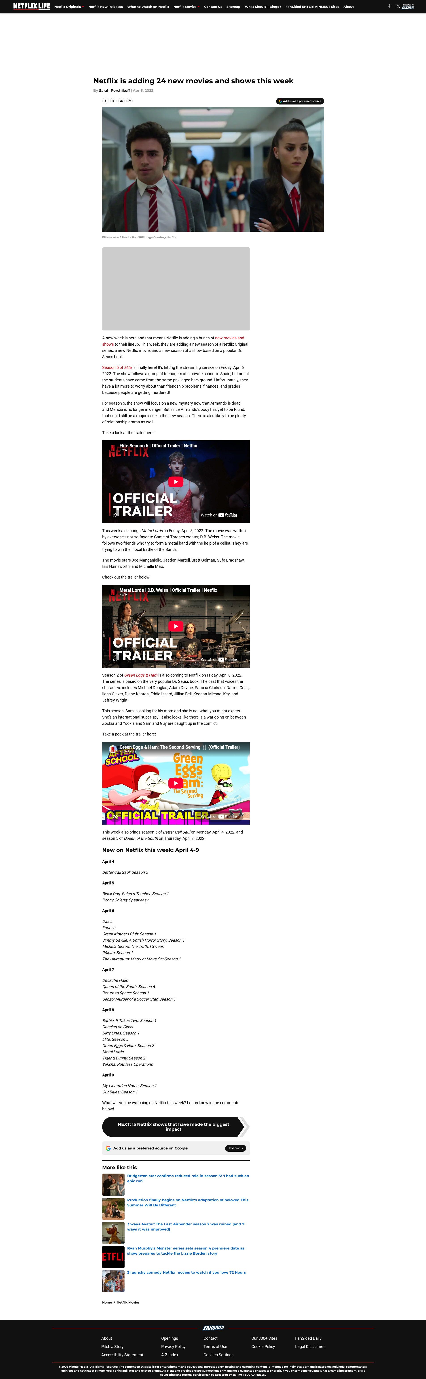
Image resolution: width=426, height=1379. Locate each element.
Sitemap (233, 7)
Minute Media (78, 1366)
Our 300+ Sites (264, 1338)
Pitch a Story (112, 1346)
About (348, 7)
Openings (169, 1338)
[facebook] (389, 6)
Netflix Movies (185, 7)
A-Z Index (169, 1354)
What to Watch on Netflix (148, 7)
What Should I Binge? (263, 7)
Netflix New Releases (106, 7)
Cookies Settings (218, 1354)
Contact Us (213, 7)
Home (107, 1302)
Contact (210, 1338)
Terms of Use (215, 1346)
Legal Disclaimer (310, 1346)
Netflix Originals (67, 7)
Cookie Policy (263, 1346)
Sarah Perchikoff (114, 90)
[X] (398, 6)
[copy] (129, 101)
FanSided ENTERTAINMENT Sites (312, 7)
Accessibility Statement (122, 1354)
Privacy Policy (173, 1346)
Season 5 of (117, 367)
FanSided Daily (308, 1338)
